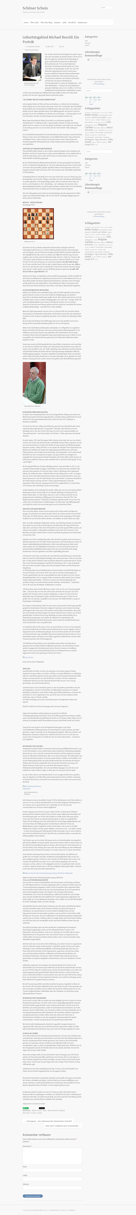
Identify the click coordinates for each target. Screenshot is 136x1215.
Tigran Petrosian (101, 140)
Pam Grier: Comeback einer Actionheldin (63, 1126)
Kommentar (27, 1146)
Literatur (88, 43)
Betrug (106, 112)
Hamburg (103, 120)
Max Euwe (97, 128)
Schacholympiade (89, 137)
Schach (61, 47)
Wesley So (104, 142)
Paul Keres (102, 130)
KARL (65, 88)
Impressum (82, 22)
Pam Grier (96, 130)
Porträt (33, 1113)
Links (64, 22)
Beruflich (72, 22)
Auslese (57, 22)
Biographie (110, 112)
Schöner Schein (35, 8)
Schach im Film (102, 135)
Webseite (26, 1184)
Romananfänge (108, 132)
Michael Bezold (53, 1111)
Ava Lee (102, 112)
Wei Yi (99, 142)
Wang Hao (94, 142)
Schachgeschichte (93, 135)
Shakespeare (106, 137)
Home (26, 22)
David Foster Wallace (99, 117)
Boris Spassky (103, 115)
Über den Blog (46, 22)
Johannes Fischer (34, 47)
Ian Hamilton (97, 122)
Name (25, 1167)
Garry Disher (92, 120)
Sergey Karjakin (98, 137)
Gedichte (98, 120)
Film (86, 41)
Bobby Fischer (36, 1111)
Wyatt (96, 144)
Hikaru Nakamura (89, 122)
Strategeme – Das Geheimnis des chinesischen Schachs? (48, 1121)
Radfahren (92, 132)
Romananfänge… (100, 84)
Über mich (34, 22)
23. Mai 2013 (49, 47)
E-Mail (25, 1175)
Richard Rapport (100, 132)
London (95, 125)
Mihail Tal (103, 128)
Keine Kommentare (31, 50)
